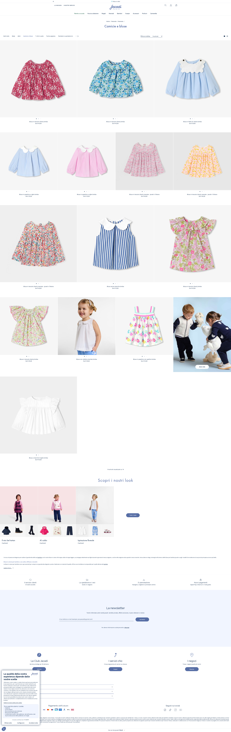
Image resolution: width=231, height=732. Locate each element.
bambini (106, 564)
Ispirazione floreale (86, 540)
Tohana (170, 720)
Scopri (115, 669)
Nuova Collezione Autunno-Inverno (115, 1)
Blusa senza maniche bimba (115, 286)
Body (13, 36)
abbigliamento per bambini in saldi (65, 719)
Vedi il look (30, 541)
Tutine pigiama (50, 36)
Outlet (122, 719)
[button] (79, 14)
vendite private (206, 719)
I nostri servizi (69, 5)
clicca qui (126, 627)
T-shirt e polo (39, 36)
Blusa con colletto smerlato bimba (86, 359)
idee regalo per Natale (210, 718)
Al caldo (43, 540)
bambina (40, 557)
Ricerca (192, 669)
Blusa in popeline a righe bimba (29, 194)
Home (108, 21)
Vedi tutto (6, 36)
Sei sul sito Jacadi (115, 730)
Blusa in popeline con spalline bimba (144, 359)
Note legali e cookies (16, 696)
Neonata (120, 21)
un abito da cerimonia (64, 722)
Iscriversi (142, 619)
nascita (86, 718)
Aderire (39, 669)
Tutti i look (133, 515)
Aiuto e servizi (14, 687)
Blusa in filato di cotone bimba (192, 121)
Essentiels (222, 719)
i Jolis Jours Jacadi (133, 719)
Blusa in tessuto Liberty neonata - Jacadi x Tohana (144, 194)
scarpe (40, 718)
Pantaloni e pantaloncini (65, 36)
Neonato (113, 21)
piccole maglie (75, 720)
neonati (108, 718)
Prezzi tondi (94, 719)
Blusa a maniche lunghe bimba (38, 458)
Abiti (19, 36)
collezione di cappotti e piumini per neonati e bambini (146, 720)
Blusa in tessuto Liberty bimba (38, 121)
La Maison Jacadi (14, 691)
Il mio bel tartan (8, 540)
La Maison (58, 5)
